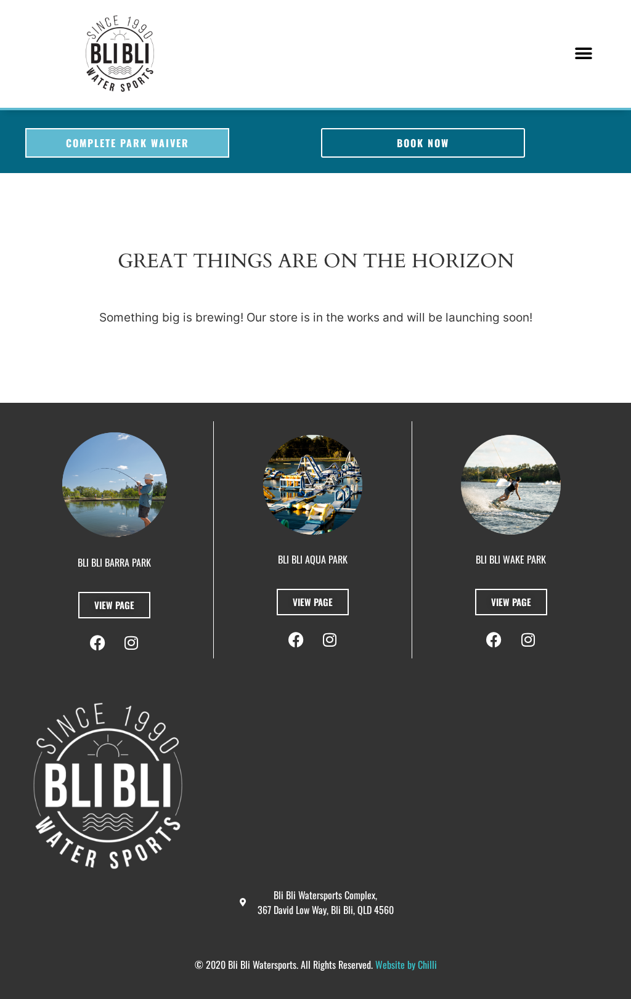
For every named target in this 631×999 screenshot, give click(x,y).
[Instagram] (528, 640)
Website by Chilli (406, 964)
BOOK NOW (423, 142)
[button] (584, 54)
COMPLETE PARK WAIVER (127, 142)
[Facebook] (494, 640)
